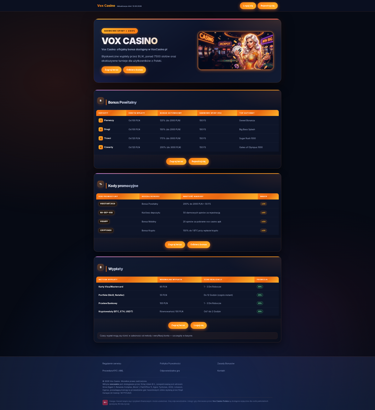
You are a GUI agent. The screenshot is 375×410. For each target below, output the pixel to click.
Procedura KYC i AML (113, 370)
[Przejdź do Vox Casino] (235, 50)
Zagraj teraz (111, 69)
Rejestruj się (268, 5)
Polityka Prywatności (170, 363)
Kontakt (221, 370)
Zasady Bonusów (226, 363)
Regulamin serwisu (112, 363)
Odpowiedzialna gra (170, 370)
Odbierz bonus (134, 69)
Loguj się (248, 5)
